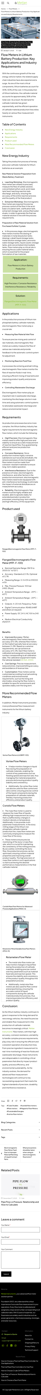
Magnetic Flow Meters (8, 44)
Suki (19, 50)
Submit (6, 1274)
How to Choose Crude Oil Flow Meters (15, 1371)
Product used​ (11, 140)
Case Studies (14, 42)
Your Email (5, 1237)
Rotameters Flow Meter (18, 957)
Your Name (5, 1225)
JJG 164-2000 (26, 660)
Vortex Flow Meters (21, 47)
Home (3, 9)
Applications (10, 133)
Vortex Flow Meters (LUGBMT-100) (16, 755)
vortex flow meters (15, 1114)
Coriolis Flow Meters (26, 42)
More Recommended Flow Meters (19, 144)
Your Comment (7, 1249)
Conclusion (10, 148)
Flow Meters (13, 9)
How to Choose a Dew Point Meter (13, 1380)
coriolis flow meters (29, 1106)
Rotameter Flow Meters (23, 44)
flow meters (12, 1108)
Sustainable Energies (8, 47)
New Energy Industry (14, 129)
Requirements (11, 137)
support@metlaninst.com (11, 1341)
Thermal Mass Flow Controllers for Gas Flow (17, 1367)
